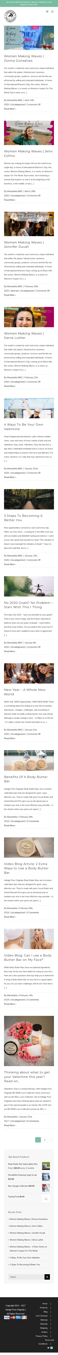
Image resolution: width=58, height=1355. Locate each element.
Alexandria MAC (15, 100)
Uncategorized (18, 104)
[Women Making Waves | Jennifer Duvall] (29, 224)
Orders (44, 1332)
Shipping (43, 1328)
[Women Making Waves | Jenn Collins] (29, 133)
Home (44, 1303)
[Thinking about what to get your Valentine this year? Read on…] (29, 1041)
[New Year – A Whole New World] (29, 673)
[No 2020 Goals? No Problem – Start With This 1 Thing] (29, 586)
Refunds (43, 1324)
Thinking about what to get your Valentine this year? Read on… (27, 1076)
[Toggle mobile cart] (47, 11)
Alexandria (12, 817)
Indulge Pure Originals (15, 1309)
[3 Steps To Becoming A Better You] (29, 499)
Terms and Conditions (46, 1342)
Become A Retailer (22, 2)
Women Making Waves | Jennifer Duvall (27, 1233)
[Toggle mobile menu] (52, 11)
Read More (9, 109)
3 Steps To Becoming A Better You (25, 1264)
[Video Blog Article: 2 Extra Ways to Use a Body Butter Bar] (29, 847)
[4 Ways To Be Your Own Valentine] (29, 408)
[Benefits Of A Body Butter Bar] (29, 760)
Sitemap (43, 1320)
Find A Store (33, 5)
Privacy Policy (41, 1336)
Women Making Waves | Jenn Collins (26, 1226)
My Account (10, 2)
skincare (15, 291)
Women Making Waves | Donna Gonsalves (29, 1219)
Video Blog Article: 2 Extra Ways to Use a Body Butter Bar (26, 868)
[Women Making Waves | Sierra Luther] (29, 317)
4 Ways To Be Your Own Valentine (25, 1257)
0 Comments (33, 821)
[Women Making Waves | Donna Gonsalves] (29, 38)
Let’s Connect (41, 1316)
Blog (45, 1312)
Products (43, 1308)
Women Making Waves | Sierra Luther (26, 1240)
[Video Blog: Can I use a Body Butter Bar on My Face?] (29, 939)
